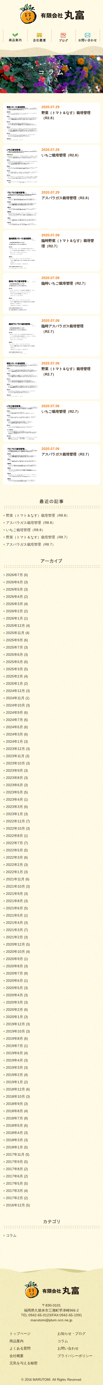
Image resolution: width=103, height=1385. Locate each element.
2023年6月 (14, 785)
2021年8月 (14, 901)
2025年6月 (14, 655)
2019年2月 (14, 1075)
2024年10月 (15, 705)
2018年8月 (14, 1111)
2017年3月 (14, 1191)
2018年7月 (14, 1118)
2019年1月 (14, 1082)
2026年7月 (14, 575)
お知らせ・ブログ (72, 1334)
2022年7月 (14, 843)
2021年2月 (14, 937)
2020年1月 (14, 1017)
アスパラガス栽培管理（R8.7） (31, 544)
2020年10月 (15, 952)
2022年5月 (14, 850)
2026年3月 (14, 604)
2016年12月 (15, 1205)
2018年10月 (15, 1096)
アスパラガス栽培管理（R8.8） (31, 523)
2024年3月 (14, 734)
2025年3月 (14, 669)
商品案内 (17, 1341)
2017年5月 (14, 1183)
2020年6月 (14, 981)
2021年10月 (15, 886)
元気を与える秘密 (24, 1363)
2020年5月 (14, 988)
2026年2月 (14, 611)
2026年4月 (14, 597)
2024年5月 (14, 727)
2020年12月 (15, 944)
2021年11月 (15, 879)
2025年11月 (15, 633)
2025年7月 (14, 647)
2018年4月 (14, 1133)
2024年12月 (15, 691)
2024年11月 (15, 698)
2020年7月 (14, 973)
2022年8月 (14, 836)
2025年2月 (14, 676)
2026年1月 (14, 618)
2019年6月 (14, 1053)
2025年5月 (14, 662)
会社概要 (17, 1356)
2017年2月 (14, 1198)
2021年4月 (14, 923)
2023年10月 (15, 763)
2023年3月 (14, 807)
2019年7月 (14, 1046)
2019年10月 (15, 1031)
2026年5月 (14, 589)
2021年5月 (14, 915)
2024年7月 (14, 720)
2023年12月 (15, 749)
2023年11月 (15, 756)
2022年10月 (15, 828)
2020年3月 (14, 1002)
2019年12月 (15, 1024)
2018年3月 (14, 1140)
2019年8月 (14, 1038)
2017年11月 (15, 1154)
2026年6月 (14, 582)
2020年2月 (14, 1010)
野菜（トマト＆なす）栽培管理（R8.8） (38, 515)
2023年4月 (14, 799)
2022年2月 (14, 865)
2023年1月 (14, 814)
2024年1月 (14, 741)
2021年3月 (14, 930)
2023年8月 (14, 778)
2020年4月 (14, 995)
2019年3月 (14, 1067)
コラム (11, 1235)
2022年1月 (14, 872)
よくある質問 (20, 1348)
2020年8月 (14, 966)
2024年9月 (14, 712)
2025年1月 (14, 684)
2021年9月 (14, 894)
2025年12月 (15, 626)
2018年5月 (14, 1125)
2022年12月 (15, 821)
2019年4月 (14, 1060)
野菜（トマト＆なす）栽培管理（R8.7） (38, 537)
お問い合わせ (68, 1348)
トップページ (20, 1334)
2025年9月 (14, 640)
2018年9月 (14, 1104)
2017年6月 (14, 1176)
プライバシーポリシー (75, 1356)
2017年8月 (14, 1169)
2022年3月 (14, 857)
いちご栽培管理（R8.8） (25, 530)
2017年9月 (14, 1162)
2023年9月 (14, 770)
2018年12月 (15, 1089)
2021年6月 (14, 908)
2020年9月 (14, 959)
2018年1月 (14, 1147)
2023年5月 (14, 792)
